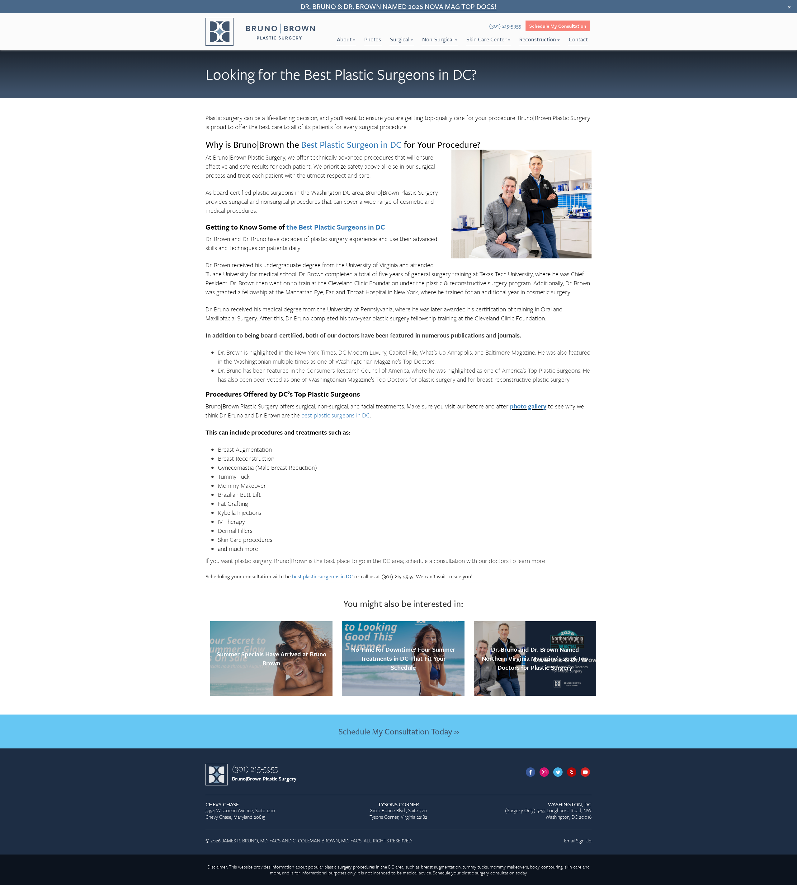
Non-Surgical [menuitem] (438, 39)
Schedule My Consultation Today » (398, 731)
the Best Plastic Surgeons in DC (335, 227)
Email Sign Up (578, 840)
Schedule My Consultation (557, 25)
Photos (372, 39)
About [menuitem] (344, 39)
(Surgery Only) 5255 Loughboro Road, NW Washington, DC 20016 (548, 811)
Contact (578, 39)
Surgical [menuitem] (399, 39)
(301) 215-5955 (255, 768)
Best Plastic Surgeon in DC (351, 144)
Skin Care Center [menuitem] (486, 39)
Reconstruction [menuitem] (537, 39)
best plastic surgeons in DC (335, 415)
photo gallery (528, 406)
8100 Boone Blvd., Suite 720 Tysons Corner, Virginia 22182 (398, 811)
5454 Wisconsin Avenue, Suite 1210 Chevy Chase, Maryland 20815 (240, 811)
